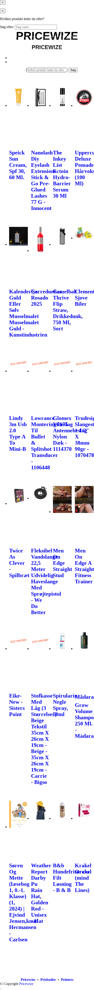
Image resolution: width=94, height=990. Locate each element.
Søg (73, 70)
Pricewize (26, 984)
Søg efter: (7, 27)
